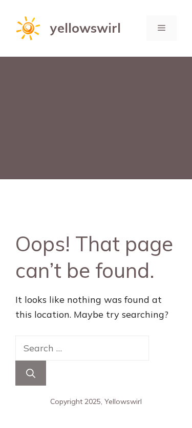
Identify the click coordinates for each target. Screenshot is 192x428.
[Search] (30, 373)
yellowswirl (85, 28)
